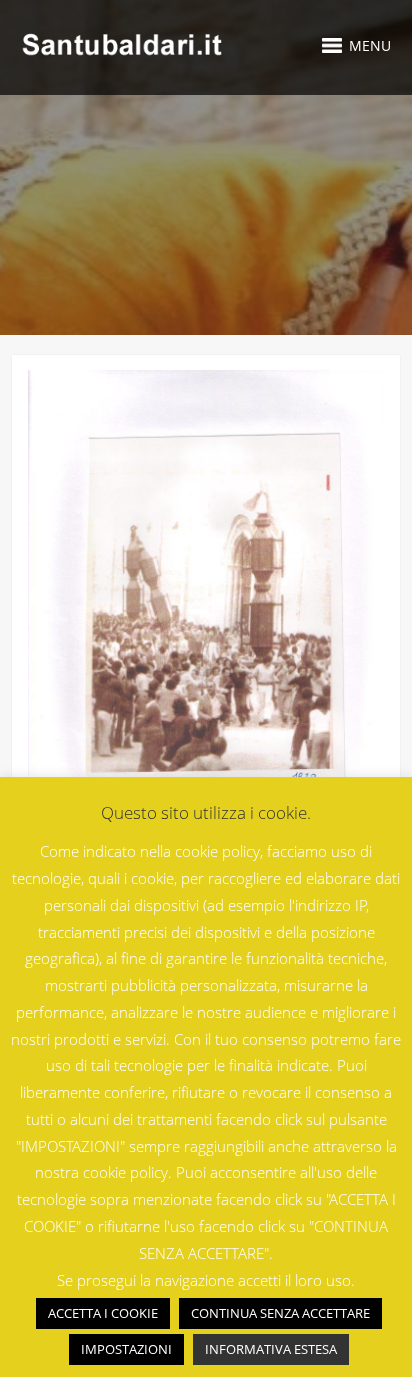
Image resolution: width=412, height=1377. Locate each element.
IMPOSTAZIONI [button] (126, 1349)
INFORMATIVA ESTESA (271, 1349)
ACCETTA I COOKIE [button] (103, 1313)
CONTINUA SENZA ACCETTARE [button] (280, 1313)
